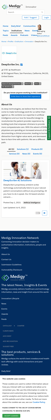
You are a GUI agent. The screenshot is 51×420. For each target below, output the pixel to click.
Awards (4, 314)
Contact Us (6, 259)
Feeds (4, 319)
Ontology (7, 326)
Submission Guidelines (11, 264)
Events (4, 309)
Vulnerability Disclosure (11, 270)
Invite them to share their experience (25, 96)
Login (46, 17)
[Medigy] (12, 6)
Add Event (7, 336)
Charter (20, 326)
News (3, 303)
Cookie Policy (39, 402)
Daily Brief (5, 371)
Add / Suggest (30, 17)
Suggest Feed (8, 346)
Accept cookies (11, 416)
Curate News (8, 331)
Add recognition (10, 341)
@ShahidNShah (43, 36)
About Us (5, 254)
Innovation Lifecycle (10, 298)
